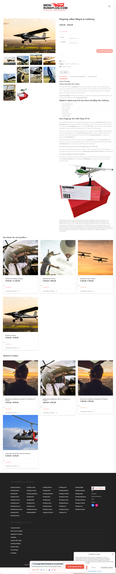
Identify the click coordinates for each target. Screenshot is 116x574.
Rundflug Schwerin (15, 500)
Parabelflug (13, 553)
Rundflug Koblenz (47, 506)
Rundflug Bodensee (63, 503)
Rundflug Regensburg (80, 496)
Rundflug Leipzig (31, 487)
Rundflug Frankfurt (80, 503)
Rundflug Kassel (31, 506)
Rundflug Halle (30, 500)
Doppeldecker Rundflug (16, 534)
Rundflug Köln (46, 496)
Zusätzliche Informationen (77, 76)
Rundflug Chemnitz (31, 490)
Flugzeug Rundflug (15, 527)
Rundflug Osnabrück (48, 512)
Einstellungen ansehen (107, 567)
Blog (92, 491)
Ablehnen (93, 567)
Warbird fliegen (14, 549)
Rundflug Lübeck (15, 496)
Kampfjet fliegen (15, 546)
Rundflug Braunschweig (16, 509)
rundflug (69, 66)
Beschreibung (63, 76)
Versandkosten (64, 31)
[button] (113, 554)
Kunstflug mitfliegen (16, 543)
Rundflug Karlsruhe (64, 493)
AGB (92, 499)
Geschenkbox (63, 41)
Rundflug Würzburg (80, 500)
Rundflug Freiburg (63, 500)
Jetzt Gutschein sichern (75, 566)
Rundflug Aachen (47, 503)
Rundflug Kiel (14, 493)
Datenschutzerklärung (92, 571)
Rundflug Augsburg (80, 490)
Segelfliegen (13, 537)
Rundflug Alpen (79, 493)
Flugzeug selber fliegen (72, 63)
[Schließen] (86, 561)
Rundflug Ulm (62, 506)
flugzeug (64, 66)
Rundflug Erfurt (31, 503)
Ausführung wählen (11, 291)
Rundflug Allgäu (79, 487)
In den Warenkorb (106, 51)
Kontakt (93, 502)
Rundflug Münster (47, 487)
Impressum (99, 571)
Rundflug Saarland (47, 509)
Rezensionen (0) (92, 76)
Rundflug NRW (47, 490)
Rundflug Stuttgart (63, 496)
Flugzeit (62, 37)
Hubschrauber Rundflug (16, 531)
